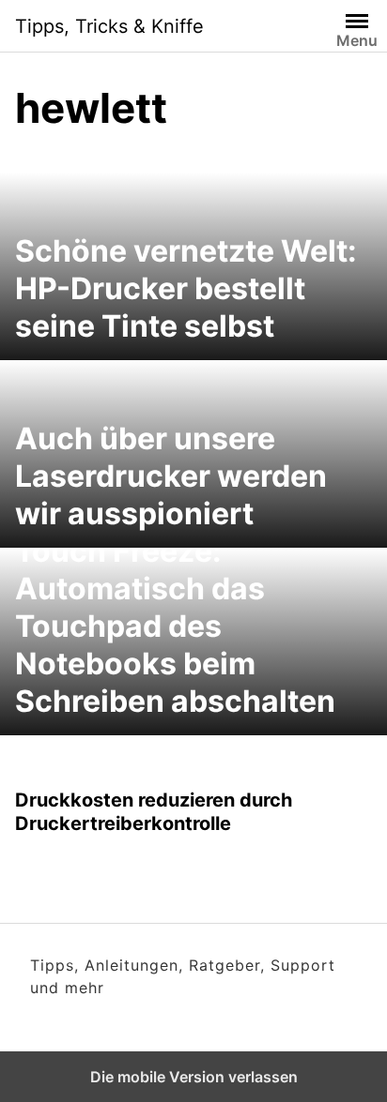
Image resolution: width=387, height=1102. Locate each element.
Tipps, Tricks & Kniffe (109, 26)
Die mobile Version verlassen (194, 1076)
